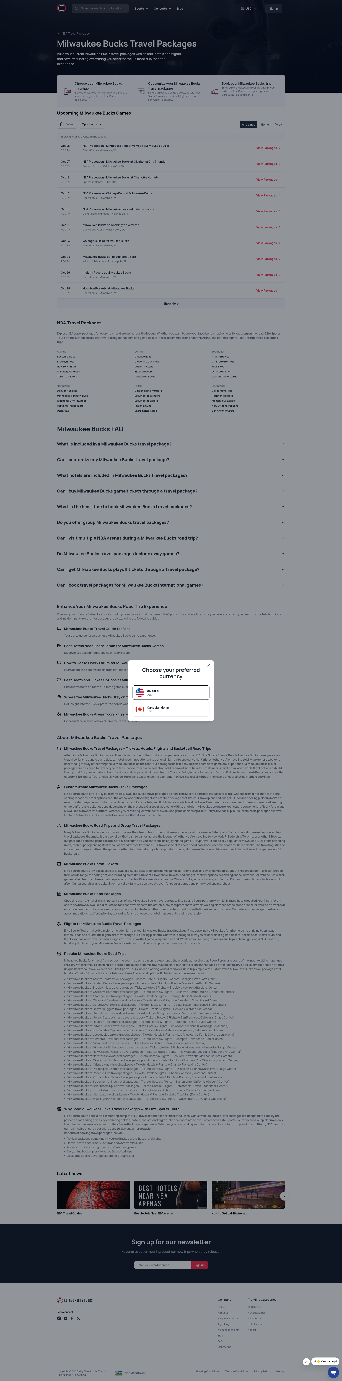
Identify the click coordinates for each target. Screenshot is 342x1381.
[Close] (209, 665)
